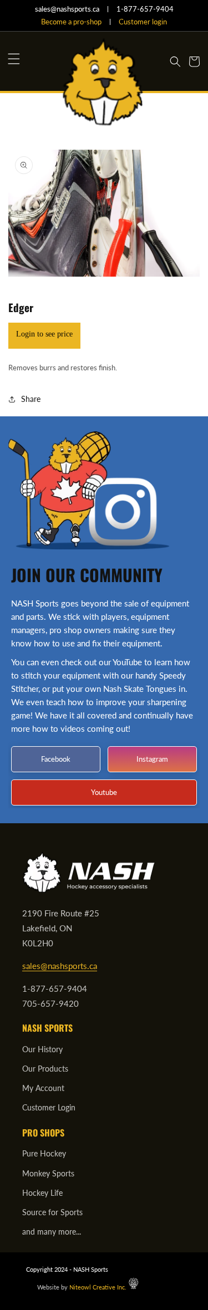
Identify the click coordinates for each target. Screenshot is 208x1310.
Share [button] (30, 399)
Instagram (152, 758)
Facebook (55, 758)
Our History (42, 1049)
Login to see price (44, 334)
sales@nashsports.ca (59, 966)
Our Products (45, 1068)
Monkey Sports (48, 1173)
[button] (14, 59)
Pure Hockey (44, 1153)
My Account (43, 1088)
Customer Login (48, 1107)
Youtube (104, 791)
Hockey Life (42, 1192)
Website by (81, 1287)
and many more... (51, 1231)
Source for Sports (52, 1212)
